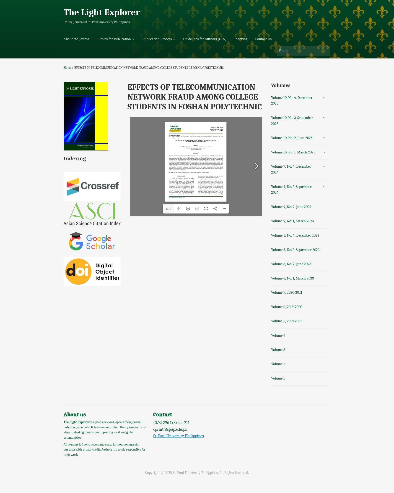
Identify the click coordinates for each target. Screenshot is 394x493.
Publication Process (157, 39)
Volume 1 (278, 378)
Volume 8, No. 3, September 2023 (295, 250)
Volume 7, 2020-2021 (286, 292)
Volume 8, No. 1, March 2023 (292, 278)
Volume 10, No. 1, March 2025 (293, 152)
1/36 (168, 208)
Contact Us (263, 39)
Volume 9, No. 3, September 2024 (291, 190)
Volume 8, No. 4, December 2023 (295, 235)
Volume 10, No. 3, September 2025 (292, 121)
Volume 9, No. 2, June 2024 (291, 207)
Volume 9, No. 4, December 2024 (291, 169)
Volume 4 (278, 335)
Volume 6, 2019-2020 (286, 307)
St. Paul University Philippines (178, 436)
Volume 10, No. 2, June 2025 (292, 138)
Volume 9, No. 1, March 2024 (292, 221)
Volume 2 (278, 364)
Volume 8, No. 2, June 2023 (291, 264)
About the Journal (77, 39)
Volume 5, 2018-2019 (286, 321)
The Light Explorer (102, 12)
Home (67, 68)
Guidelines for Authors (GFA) (204, 39)
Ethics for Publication (114, 39)
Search (324, 50)
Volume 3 (278, 350)
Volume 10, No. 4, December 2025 (291, 101)
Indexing (240, 39)
